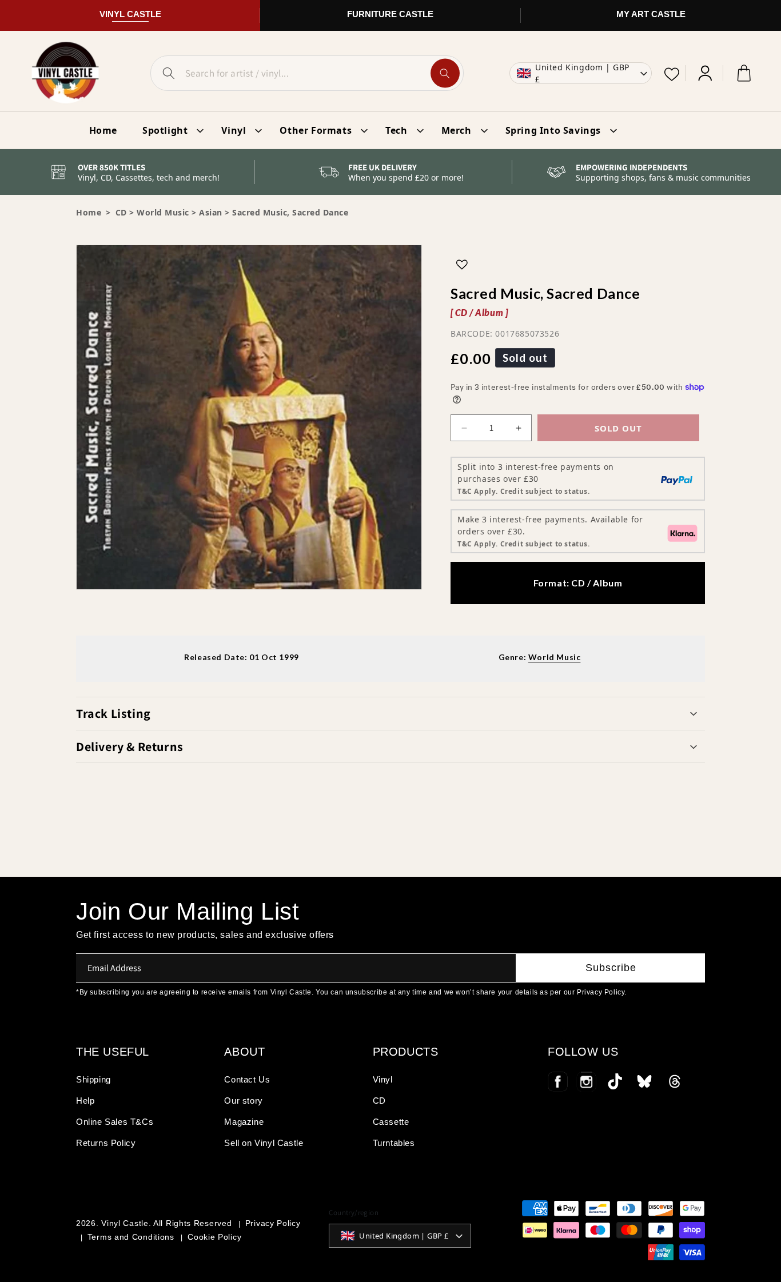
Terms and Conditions (130, 1236)
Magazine (244, 1122)
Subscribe (610, 967)
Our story (243, 1100)
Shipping (93, 1079)
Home (88, 212)
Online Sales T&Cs (114, 1122)
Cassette (391, 1122)
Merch (456, 130)
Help (85, 1100)
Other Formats (316, 130)
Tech (396, 130)
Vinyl (233, 130)
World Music (163, 212)
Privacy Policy (273, 1223)
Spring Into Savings (553, 130)
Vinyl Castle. (126, 1223)
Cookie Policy (214, 1236)
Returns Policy (106, 1143)
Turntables (394, 1143)
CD (379, 1100)
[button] (390, 713)
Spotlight (165, 130)
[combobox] (307, 73)
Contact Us (247, 1079)
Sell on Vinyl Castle (263, 1143)
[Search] (445, 73)
